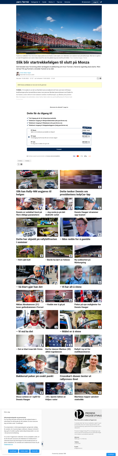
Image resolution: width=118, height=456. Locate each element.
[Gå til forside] (23, 2)
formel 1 (27, 160)
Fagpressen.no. (8, 444)
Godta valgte (24, 451)
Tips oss (59, 2)
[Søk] (101, 2)
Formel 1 (20, 160)
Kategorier (34, 2)
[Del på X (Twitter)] (98, 78)
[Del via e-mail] (100, 78)
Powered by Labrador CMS (59, 453)
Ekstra (51, 2)
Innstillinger (111, 454)
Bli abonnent (86, 2)
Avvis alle (35, 451)
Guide (44, 2)
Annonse (67, 2)
